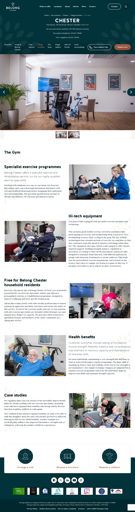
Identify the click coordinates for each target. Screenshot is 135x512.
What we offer (45, 6)
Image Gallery (58, 45)
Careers (92, 6)
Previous (4, 92)
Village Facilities (76, 15)
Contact (114, 6)
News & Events (68, 45)
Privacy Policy (32, 509)
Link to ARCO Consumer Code (97, 509)
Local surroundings (79, 45)
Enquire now (123, 47)
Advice (76, 6)
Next (131, 92)
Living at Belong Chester (18, 47)
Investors (81, 509)
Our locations (55, 15)
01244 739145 (73, 37)
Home (46, 15)
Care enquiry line (101, 47)
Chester (65, 15)
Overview (7, 44)
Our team (50, 45)
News (84, 6)
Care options (31, 45)
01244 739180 (76, 33)
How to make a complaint (67, 509)
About (67, 6)
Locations (58, 6)
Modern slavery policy (47, 509)
